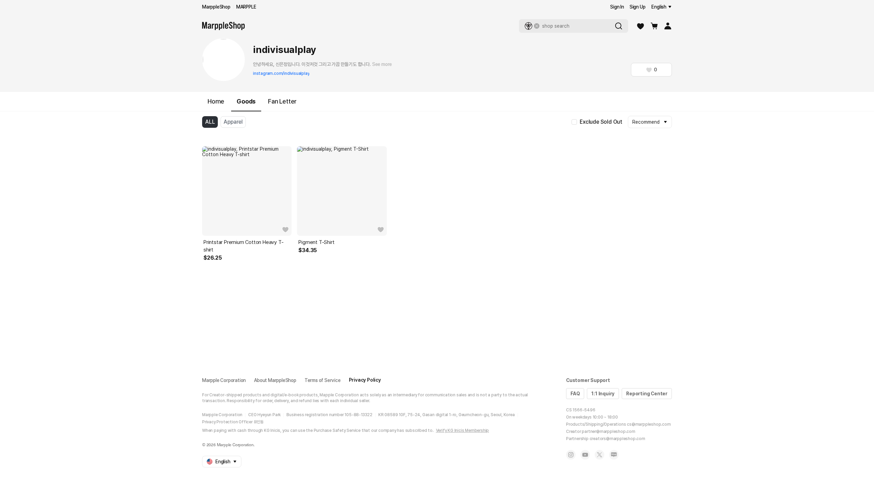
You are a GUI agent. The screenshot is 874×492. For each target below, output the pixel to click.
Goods (246, 101)
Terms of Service (323, 380)
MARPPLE (246, 7)
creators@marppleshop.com (617, 438)
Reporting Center (646, 393)
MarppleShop (216, 7)
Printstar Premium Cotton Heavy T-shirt (243, 246)
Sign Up (638, 7)
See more (382, 64)
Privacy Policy (365, 380)
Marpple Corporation (224, 380)
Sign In (617, 7)
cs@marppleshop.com (649, 424)
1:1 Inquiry (603, 393)
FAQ (575, 393)
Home (216, 101)
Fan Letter (282, 101)
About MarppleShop (275, 380)
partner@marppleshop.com (608, 431)
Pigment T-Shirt (316, 242)
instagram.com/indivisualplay (281, 73)
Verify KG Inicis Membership (462, 430)
